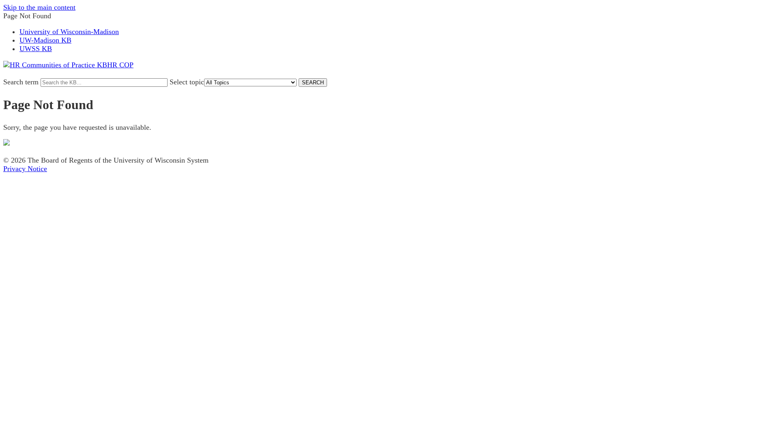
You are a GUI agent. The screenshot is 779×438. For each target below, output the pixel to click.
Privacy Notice (25, 169)
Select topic (187, 82)
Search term (21, 82)
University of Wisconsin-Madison (69, 32)
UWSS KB (35, 49)
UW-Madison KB (45, 40)
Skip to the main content (39, 7)
